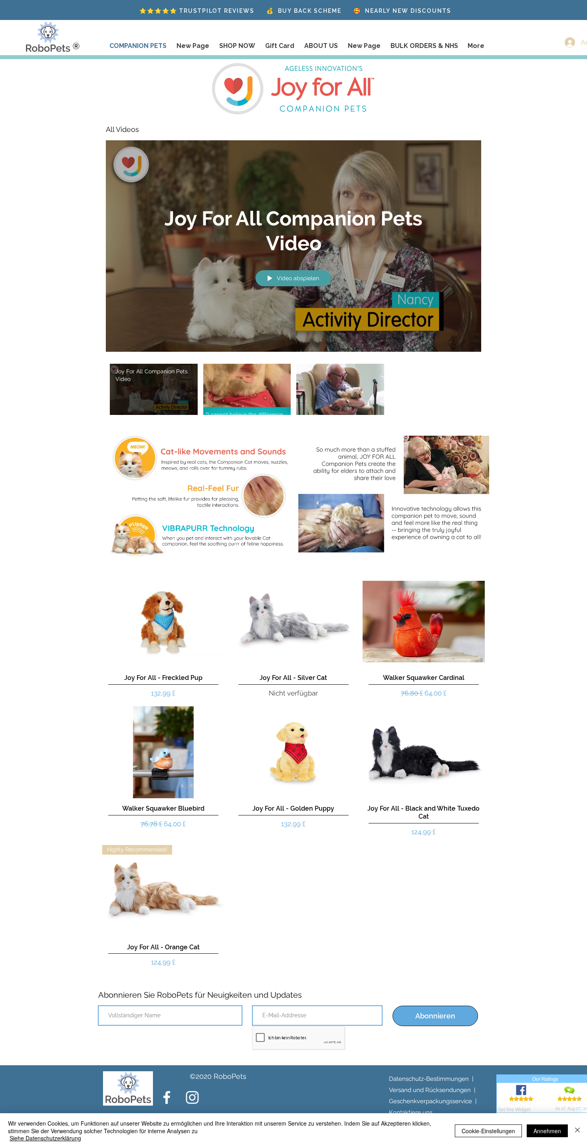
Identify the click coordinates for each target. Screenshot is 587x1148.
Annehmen (547, 1131)
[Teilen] (473, 129)
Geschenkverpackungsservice (430, 1101)
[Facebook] (166, 1097)
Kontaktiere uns (410, 1112)
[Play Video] (154, 390)
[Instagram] (192, 1097)
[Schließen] (577, 1131)
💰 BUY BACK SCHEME (303, 11)
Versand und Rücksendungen (430, 1090)
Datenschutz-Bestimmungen (429, 1078)
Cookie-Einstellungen (488, 1131)
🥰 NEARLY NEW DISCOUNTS (402, 11)
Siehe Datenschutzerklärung (45, 1138)
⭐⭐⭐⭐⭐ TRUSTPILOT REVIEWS (196, 11)
